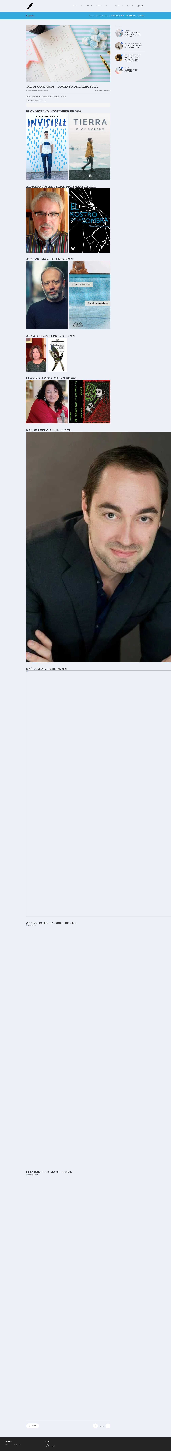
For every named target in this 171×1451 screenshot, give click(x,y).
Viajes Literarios (119, 6)
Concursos (108, 6)
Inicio (90, 16)
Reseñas (75, 6)
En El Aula (99, 6)
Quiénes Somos (131, 6)
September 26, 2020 (43, 90)
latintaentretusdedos (32, 90)
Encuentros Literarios (87, 6)
